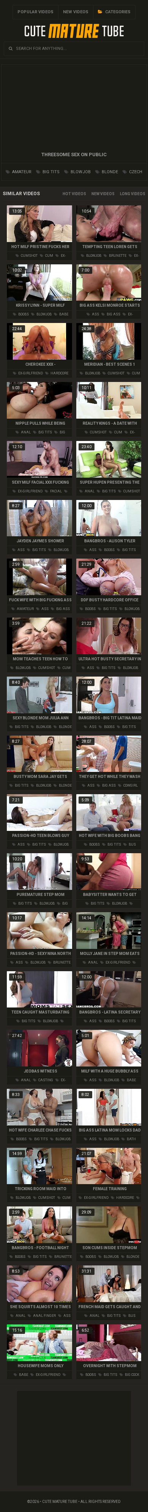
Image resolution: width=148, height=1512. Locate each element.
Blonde (109, 171)
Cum (48, 256)
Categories (117, 11)
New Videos (75, 11)
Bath (131, 1139)
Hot (67, 194)
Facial (55, 491)
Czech (135, 171)
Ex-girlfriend (30, 373)
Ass (95, 314)
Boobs (23, 314)
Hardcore (59, 373)
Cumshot (29, 256)
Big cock (131, 1375)
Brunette (117, 256)
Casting (45, 1080)
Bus (132, 844)
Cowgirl (130, 785)
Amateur (21, 171)
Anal (25, 432)
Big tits (50, 171)
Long (125, 194)
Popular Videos (35, 11)
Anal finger (44, 1316)
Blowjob (80, 171)
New (95, 194)
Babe (63, 314)
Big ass (113, 314)
